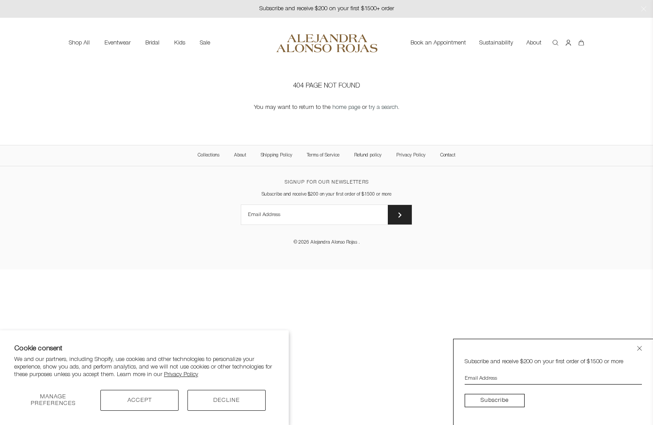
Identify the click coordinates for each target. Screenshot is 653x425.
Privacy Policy (181, 374)
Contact (447, 155)
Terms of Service (323, 155)
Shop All (79, 42)
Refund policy (368, 155)
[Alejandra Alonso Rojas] (326, 35)
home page (346, 107)
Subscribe (495, 400)
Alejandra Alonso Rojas (334, 243)
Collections (208, 155)
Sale (205, 42)
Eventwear (117, 42)
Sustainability (496, 42)
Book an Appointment (438, 42)
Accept (139, 400)
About (534, 42)
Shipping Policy (276, 155)
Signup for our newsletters (327, 182)
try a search (383, 107)
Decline (226, 400)
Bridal (152, 42)
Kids (179, 42)
